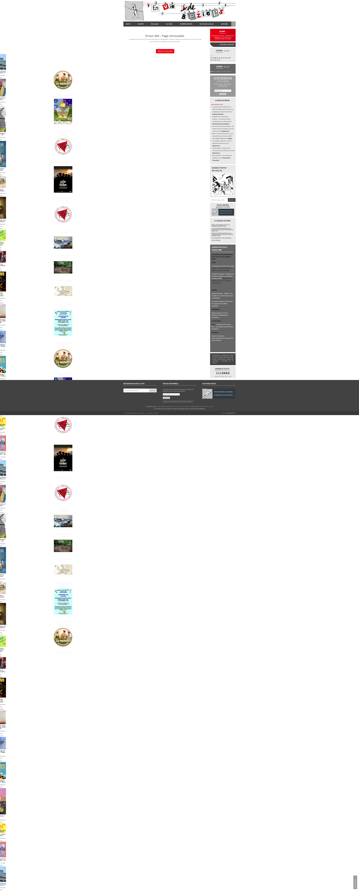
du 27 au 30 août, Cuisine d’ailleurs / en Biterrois (18, 91)
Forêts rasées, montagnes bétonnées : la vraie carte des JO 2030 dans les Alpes (18, 251)
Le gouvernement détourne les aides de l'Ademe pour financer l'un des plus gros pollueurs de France (223, 109)
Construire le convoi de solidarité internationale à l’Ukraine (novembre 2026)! (17, 299)
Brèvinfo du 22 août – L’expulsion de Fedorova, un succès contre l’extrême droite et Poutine (223, 37)
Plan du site (209, 406)
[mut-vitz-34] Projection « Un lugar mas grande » (18, 194)
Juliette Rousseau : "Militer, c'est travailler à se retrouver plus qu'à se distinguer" (222, 296)
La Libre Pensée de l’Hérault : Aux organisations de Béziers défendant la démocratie (222, 230)
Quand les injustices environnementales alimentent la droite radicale (222, 338)
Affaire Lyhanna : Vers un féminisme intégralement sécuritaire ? (220, 315)
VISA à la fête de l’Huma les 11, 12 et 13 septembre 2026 (17, 158)
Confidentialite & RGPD (197, 406)
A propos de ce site (182, 406)
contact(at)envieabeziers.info (166, 406)
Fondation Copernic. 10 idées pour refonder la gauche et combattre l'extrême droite (223, 276)
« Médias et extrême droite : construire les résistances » (17, 226)
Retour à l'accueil (165, 51)
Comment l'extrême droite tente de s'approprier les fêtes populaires (222, 303)
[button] (211, 57)
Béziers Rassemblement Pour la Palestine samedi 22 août (17, 338)
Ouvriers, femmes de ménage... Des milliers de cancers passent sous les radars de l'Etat (223, 128)
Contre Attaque (216, 240)
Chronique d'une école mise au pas (223, 266)
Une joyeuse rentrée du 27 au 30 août (17, 126)
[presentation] (211, 55)
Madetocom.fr (231, 413)
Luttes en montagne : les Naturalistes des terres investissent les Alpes (17, 276)
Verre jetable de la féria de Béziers (221, 238)
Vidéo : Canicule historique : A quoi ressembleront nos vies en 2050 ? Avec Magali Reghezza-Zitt (222, 136)
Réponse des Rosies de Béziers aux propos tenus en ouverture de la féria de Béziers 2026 (222, 234)
